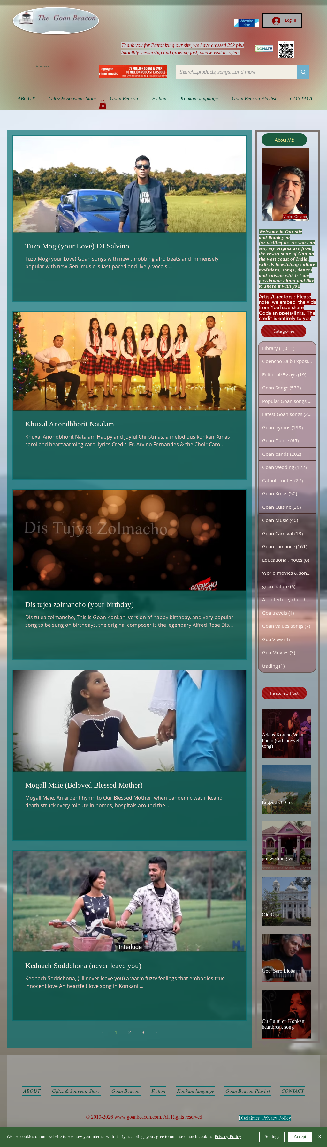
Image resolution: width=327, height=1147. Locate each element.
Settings (272, 1136)
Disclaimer (249, 1118)
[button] (102, 104)
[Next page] (156, 1032)
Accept (300, 1136)
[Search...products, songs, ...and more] (303, 72)
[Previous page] (103, 1032)
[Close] (319, 1137)
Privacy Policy (276, 1118)
